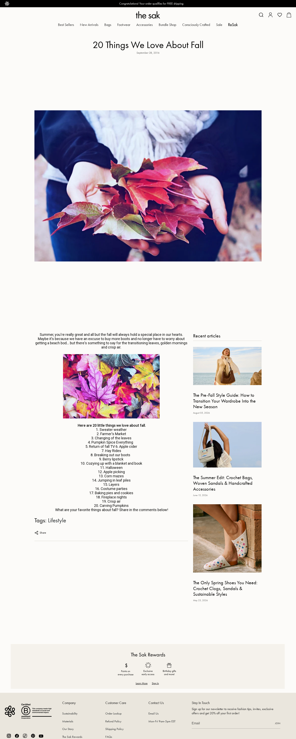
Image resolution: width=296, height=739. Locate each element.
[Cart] (288, 14)
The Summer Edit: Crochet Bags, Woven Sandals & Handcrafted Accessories (223, 483)
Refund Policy (113, 721)
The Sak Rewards (72, 737)
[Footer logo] (10, 711)
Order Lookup (113, 713)
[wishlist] (279, 14)
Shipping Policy (114, 729)
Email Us (153, 713)
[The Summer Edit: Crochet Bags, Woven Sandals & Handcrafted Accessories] (227, 444)
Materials (67, 721)
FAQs (108, 737)
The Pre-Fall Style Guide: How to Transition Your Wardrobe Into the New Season (224, 401)
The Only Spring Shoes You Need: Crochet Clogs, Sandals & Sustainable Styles (225, 588)
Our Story (68, 729)
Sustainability (70, 713)
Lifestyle (57, 520)
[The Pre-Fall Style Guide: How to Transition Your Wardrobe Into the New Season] (227, 366)
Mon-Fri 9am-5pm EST (161, 721)
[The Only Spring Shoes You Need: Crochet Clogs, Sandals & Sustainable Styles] (227, 538)
